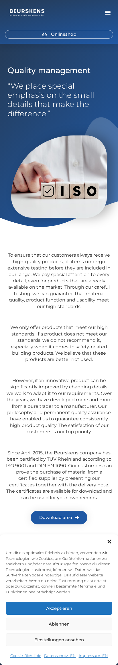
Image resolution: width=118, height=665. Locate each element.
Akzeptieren (59, 608)
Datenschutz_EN (60, 655)
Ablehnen (59, 624)
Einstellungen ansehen (59, 639)
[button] (109, 541)
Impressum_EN (93, 655)
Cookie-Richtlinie (25, 655)
